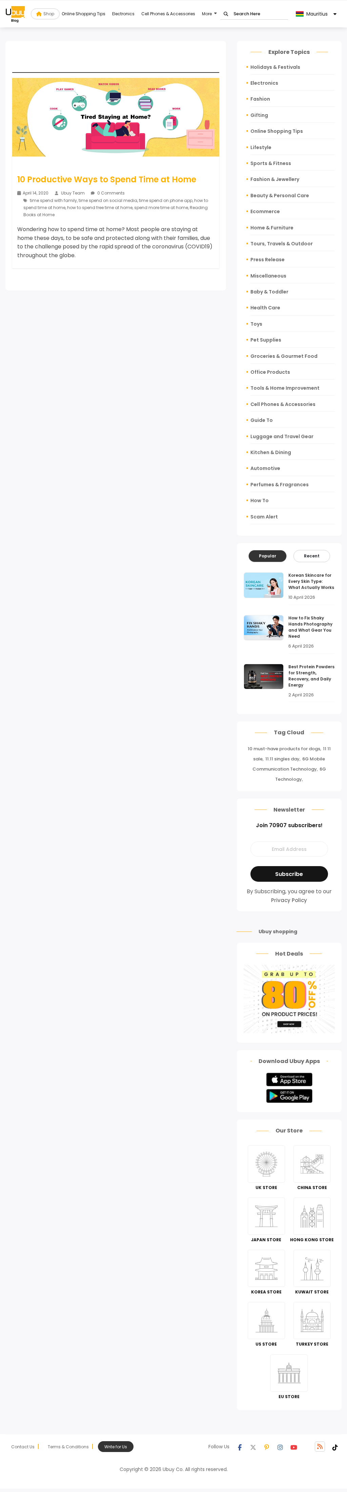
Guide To (261, 420)
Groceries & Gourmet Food (284, 356)
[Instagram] (280, 1446)
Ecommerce (265, 211)
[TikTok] (335, 1446)
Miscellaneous (268, 275)
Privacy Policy (289, 900)
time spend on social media (108, 200)
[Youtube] (293, 1446)
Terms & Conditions (68, 1447)
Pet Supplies (265, 339)
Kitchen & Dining (270, 452)
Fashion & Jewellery (274, 179)
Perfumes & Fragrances (279, 484)
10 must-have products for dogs (284, 748)
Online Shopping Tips (83, 14)
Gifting (259, 115)
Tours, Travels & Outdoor (281, 243)
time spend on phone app (165, 200)
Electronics (123, 14)
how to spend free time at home (99, 207)
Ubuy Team (73, 193)
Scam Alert (264, 516)
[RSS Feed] (320, 1447)
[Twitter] (253, 1446)
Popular (267, 556)
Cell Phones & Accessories (168, 14)
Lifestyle (260, 147)
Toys (256, 324)
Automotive (265, 468)
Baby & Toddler (269, 291)
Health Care (265, 307)
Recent (312, 556)
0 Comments (110, 193)
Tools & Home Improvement (285, 388)
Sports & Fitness (270, 163)
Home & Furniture (271, 227)
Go (226, 14)
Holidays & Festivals (275, 67)
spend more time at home (161, 207)
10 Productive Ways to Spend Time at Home (106, 180)
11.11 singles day (282, 759)
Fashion (260, 99)
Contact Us (23, 1447)
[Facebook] (239, 1446)
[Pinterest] (266, 1446)
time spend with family (53, 200)
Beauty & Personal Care (279, 195)
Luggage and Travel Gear (281, 436)
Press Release (267, 259)
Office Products (270, 372)
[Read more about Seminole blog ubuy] (15, 14)
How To (259, 500)
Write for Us (115, 1447)
